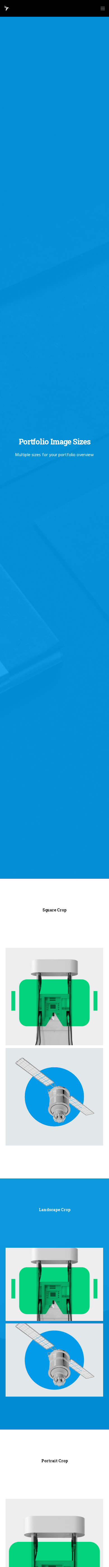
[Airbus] (54, 1097)
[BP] (54, 996)
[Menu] (101, 8)
